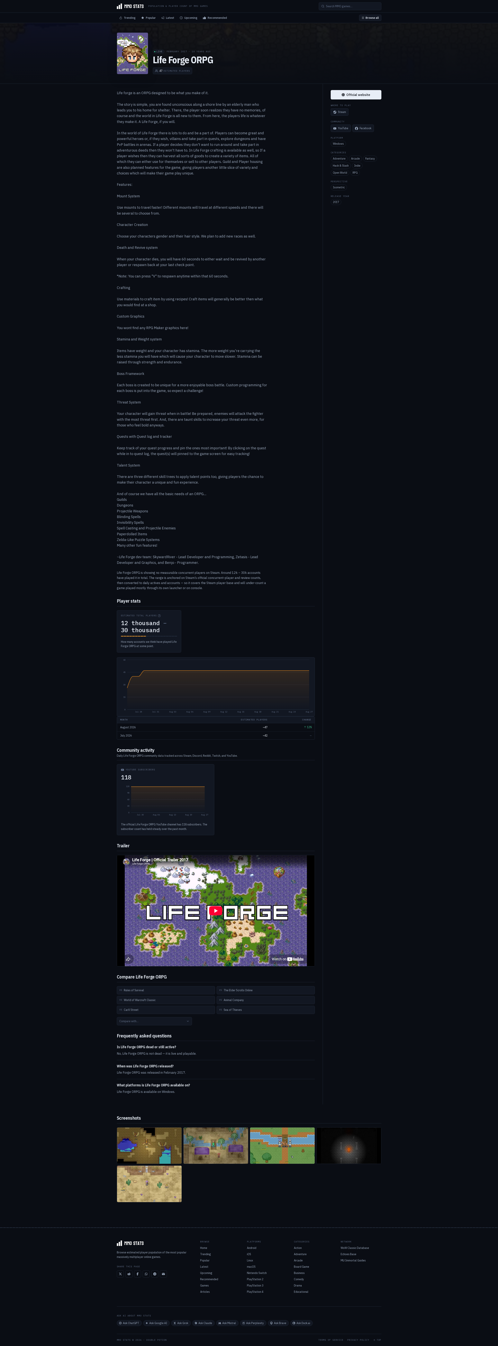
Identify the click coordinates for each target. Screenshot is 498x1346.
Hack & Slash (341, 165)
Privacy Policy (358, 1340)
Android (251, 1248)
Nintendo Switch (257, 1273)
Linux (250, 1260)
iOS (249, 1254)
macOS (251, 1266)
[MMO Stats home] (130, 6)
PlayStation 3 (255, 1285)
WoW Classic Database (355, 1248)
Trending (130, 18)
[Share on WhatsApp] (146, 1273)
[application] (216, 686)
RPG (355, 172)
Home (203, 1248)
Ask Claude (205, 1323)
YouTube (343, 128)
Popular (151, 18)
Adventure (339, 158)
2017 (336, 202)
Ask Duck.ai (303, 1323)
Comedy (299, 1279)
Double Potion (156, 1340)
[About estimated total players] (159, 615)
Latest (170, 18)
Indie (357, 165)
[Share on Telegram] (154, 1273)
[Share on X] (120, 1273)
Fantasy (370, 158)
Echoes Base (348, 1254)
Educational (301, 1292)
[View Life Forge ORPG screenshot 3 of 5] (282, 1145)
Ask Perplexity (255, 1323)
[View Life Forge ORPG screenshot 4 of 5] (348, 1145)
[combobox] (154, 1021)
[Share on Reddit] (128, 1273)
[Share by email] (163, 1273)
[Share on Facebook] (137, 1273)
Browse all (372, 18)
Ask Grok (182, 1323)
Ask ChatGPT (131, 1323)
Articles (205, 1292)
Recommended (217, 18)
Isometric (339, 187)
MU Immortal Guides (353, 1260)
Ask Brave (280, 1323)
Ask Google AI (158, 1323)
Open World (340, 172)
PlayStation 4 (255, 1292)
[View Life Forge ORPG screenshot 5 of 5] (149, 1183)
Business (299, 1273)
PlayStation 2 (255, 1279)
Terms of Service (330, 1340)
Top (379, 1340)
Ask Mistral (229, 1323)
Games (204, 1285)
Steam (342, 112)
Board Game (301, 1266)
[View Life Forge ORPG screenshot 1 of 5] (149, 1145)
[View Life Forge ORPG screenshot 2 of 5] (215, 1145)
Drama (298, 1285)
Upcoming (190, 18)
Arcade (355, 158)
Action (298, 1248)
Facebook (365, 128)
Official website (358, 95)
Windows (338, 144)
